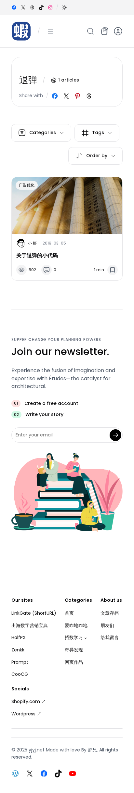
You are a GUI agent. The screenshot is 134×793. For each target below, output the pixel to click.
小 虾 (32, 243)
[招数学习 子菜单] (85, 637)
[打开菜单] (50, 31)
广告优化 (26, 185)
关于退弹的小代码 (37, 255)
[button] (64, 7)
